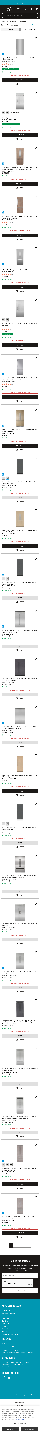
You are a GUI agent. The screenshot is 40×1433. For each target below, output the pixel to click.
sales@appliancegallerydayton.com (20, 1353)
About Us (5, 1324)
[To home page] (14, 9)
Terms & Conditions (20, 1402)
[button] (3, 9)
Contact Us (6, 1329)
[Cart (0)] (36, 9)
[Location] (25, 9)
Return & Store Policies (10, 1334)
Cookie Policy (20, 1419)
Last (28, 1245)
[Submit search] (34, 15)
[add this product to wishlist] (35, 37)
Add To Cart (20, 80)
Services (5, 1321)
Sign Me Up (20, 1290)
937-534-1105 (13, 1350)
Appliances (13, 21)
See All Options (14, 112)
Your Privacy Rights (20, 1423)
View (20, 497)
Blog (4, 1326)
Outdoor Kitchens (8, 1313)
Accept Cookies (29, 1429)
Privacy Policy (20, 1405)
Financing (5, 1318)
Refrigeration (22, 21)
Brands (4, 1331)
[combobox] (29, 29)
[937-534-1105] (31, 9)
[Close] (37, 1409)
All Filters (11, 29)
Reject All (10, 1429)
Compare (21, 84)
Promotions (6, 1316)
